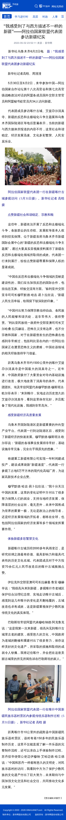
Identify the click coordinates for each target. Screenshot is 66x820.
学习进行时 (21, 16)
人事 (55, 16)
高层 (35, 16)
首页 (7, 16)
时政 (45, 16)
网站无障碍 (57, 6)
